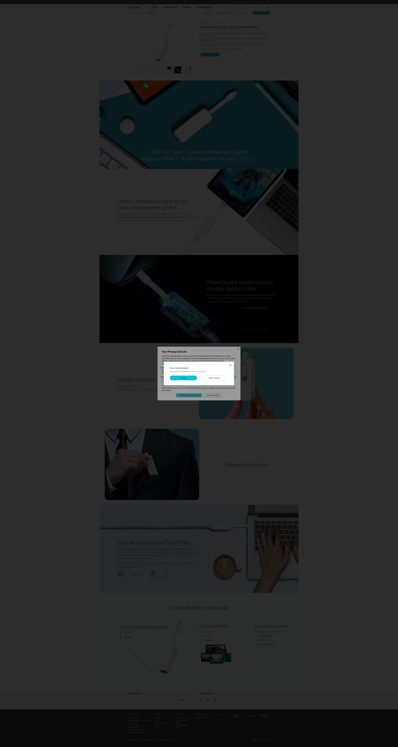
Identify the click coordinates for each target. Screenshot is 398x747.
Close (230, 365)
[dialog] (199, 373)
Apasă (183, 378)
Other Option (214, 378)
